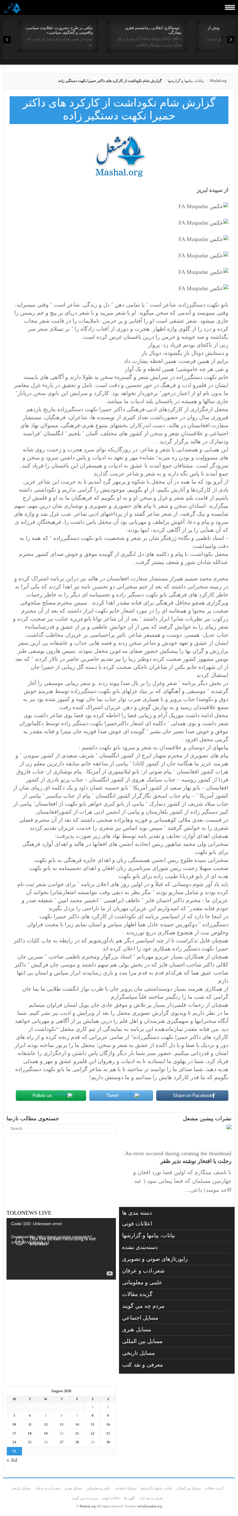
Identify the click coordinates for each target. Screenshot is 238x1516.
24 (14, 1442)
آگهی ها (129, 1498)
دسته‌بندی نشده (140, 1247)
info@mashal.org (149, 1506)
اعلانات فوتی (137, 1224)
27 (62, 1442)
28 (77, 1442)
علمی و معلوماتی (142, 1282)
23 (108, 1433)
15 (93, 1424)
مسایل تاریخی (138, 1353)
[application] (61, 1249)
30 (108, 1442)
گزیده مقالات (137, 1294)
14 (77, 1424)
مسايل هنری (136, 1329)
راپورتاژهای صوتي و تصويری (155, 1259)
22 (93, 1433)
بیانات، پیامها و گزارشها (186, 81)
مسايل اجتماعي (140, 1318)
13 (62, 1424)
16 (108, 1424)
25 (30, 1442)
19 (46, 1433)
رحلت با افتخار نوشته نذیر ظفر (195, 1161)
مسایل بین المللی (142, 1341)
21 (77, 1433)
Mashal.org (218, 81)
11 (30, 1424)
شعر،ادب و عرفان (143, 1271)
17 (14, 1433)
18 (30, 1433)
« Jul (12, 1460)
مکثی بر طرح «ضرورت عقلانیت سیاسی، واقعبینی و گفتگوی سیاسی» (59, 30)
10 (14, 1424)
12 (46, 1424)
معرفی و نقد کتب (142, 1365)
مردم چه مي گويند (143, 1306)
